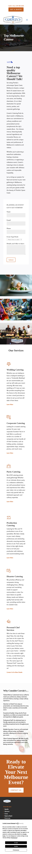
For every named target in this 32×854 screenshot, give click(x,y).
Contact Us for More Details (14, 672)
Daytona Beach (8, 816)
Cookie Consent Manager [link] (9, 823)
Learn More (10, 404)
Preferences (16, 850)
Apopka (7, 809)
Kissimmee (7, 818)
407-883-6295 (20, 6)
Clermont (7, 811)
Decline (16, 846)
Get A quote (16, 9)
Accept (16, 842)
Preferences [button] (14, 837)
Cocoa (6, 813)
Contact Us (16, 790)
